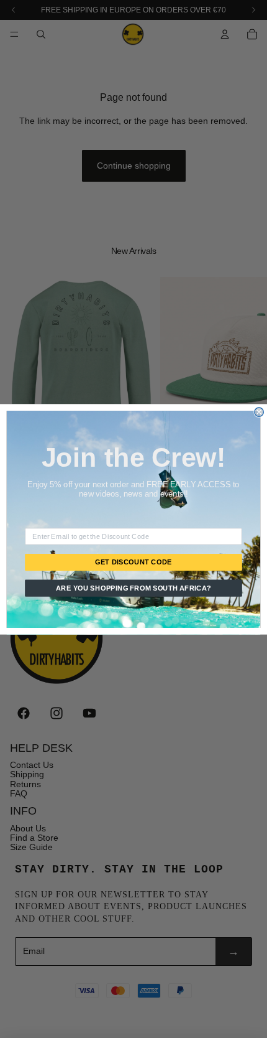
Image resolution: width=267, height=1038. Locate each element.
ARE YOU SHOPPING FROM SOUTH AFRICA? (134, 587)
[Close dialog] (259, 411)
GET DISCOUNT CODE (133, 562)
